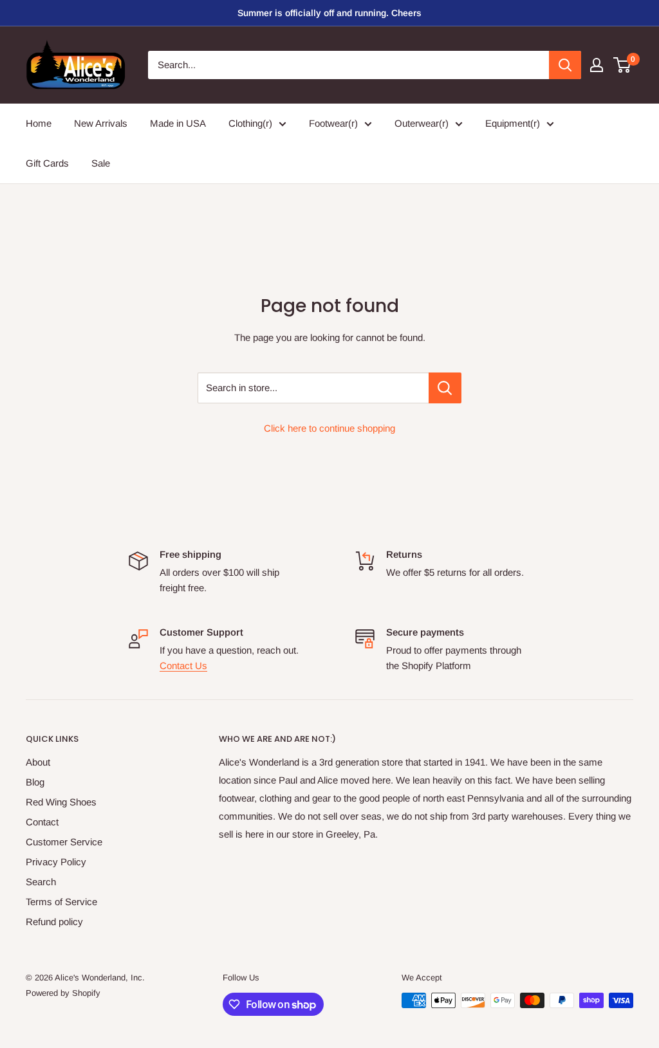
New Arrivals (100, 123)
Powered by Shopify (63, 993)
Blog (35, 782)
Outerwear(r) (421, 123)
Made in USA (178, 123)
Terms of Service (61, 901)
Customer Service (64, 841)
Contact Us (183, 665)
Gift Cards (47, 163)
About (38, 762)
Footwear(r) (333, 123)
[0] (623, 65)
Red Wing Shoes (61, 801)
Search (41, 881)
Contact (42, 821)
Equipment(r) (512, 123)
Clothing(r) (250, 123)
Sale (100, 163)
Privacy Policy (56, 861)
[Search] (565, 65)
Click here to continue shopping (329, 428)
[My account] (596, 65)
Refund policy (54, 921)
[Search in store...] (445, 387)
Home (38, 123)
